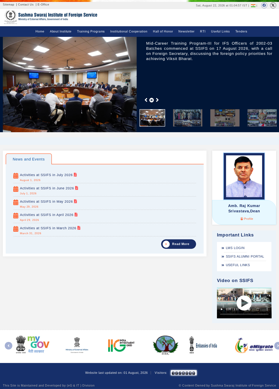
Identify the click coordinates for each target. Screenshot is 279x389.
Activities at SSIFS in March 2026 (48, 228)
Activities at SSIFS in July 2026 (47, 175)
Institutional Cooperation (128, 31)
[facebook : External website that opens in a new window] (264, 5)
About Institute (61, 31)
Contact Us (26, 4)
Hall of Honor (163, 31)
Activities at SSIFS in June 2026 (47, 188)
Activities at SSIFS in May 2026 (47, 201)
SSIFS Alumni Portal (245, 256)
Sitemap (8, 4)
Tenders (241, 31)
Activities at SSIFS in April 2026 (47, 215)
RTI (203, 31)
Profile (248, 218)
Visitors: (161, 372)
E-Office (43, 4)
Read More (180, 244)
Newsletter (186, 31)
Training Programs (91, 31)
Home (39, 31)
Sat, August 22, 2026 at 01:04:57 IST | (222, 5)
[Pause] (151, 100)
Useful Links (220, 31)
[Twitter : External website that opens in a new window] (273, 5)
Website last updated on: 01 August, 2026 (116, 372)
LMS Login (235, 248)
